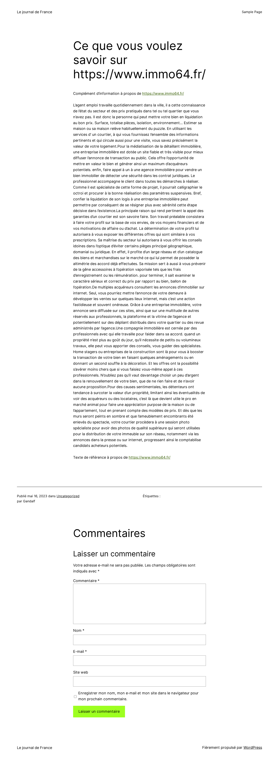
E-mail (80, 651)
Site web (80, 672)
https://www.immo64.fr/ (163, 93)
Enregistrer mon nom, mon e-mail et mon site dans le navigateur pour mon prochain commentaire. (138, 696)
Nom (78, 630)
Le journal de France (34, 12)
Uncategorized (68, 496)
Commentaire (86, 581)
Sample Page (252, 12)
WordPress (252, 747)
